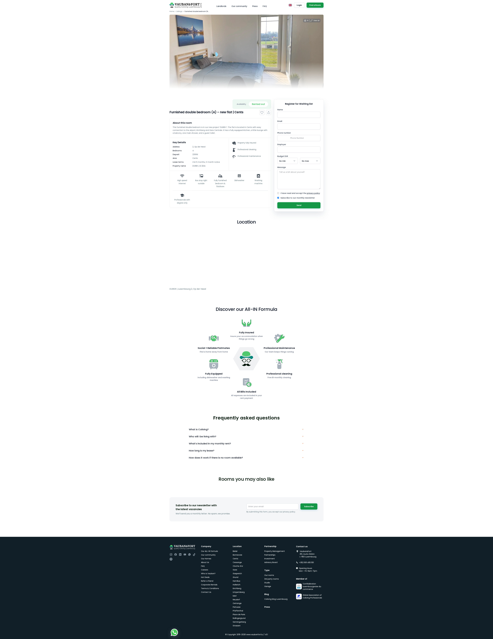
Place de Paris (239, 614)
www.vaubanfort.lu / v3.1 (257, 634)
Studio (267, 582)
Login (299, 5)
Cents (235, 558)
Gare (235, 570)
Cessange (237, 562)
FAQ (265, 6)
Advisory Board (270, 562)
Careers (204, 570)
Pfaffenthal (238, 610)
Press (255, 6)
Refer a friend (207, 581)
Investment (269, 558)
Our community (239, 6)
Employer (281, 144)
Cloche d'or (238, 566)
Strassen (236, 625)
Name (280, 109)
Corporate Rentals (209, 584)
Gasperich (237, 573)
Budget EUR (282, 156)
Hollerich (236, 584)
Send (299, 205)
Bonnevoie (237, 555)
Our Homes (206, 558)
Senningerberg (239, 622)
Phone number (284, 133)
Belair (235, 551)
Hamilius (236, 581)
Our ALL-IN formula (209, 551)
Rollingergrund (239, 618)
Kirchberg (237, 588)
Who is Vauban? (208, 573)
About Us (205, 562)
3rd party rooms (271, 579)
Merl (234, 596)
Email (279, 121)
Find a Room (315, 5)
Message (281, 167)
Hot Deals (205, 577)
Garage (267, 586)
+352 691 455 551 (306, 562)
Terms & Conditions (210, 588)
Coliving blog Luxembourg (275, 599)
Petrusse (236, 607)
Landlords (221, 6)
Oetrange (237, 603)
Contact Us (206, 592)
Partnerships (269, 555)
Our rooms (269, 575)
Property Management (274, 551)
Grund (235, 577)
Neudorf (236, 599)
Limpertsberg (239, 592)
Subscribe (309, 506)
